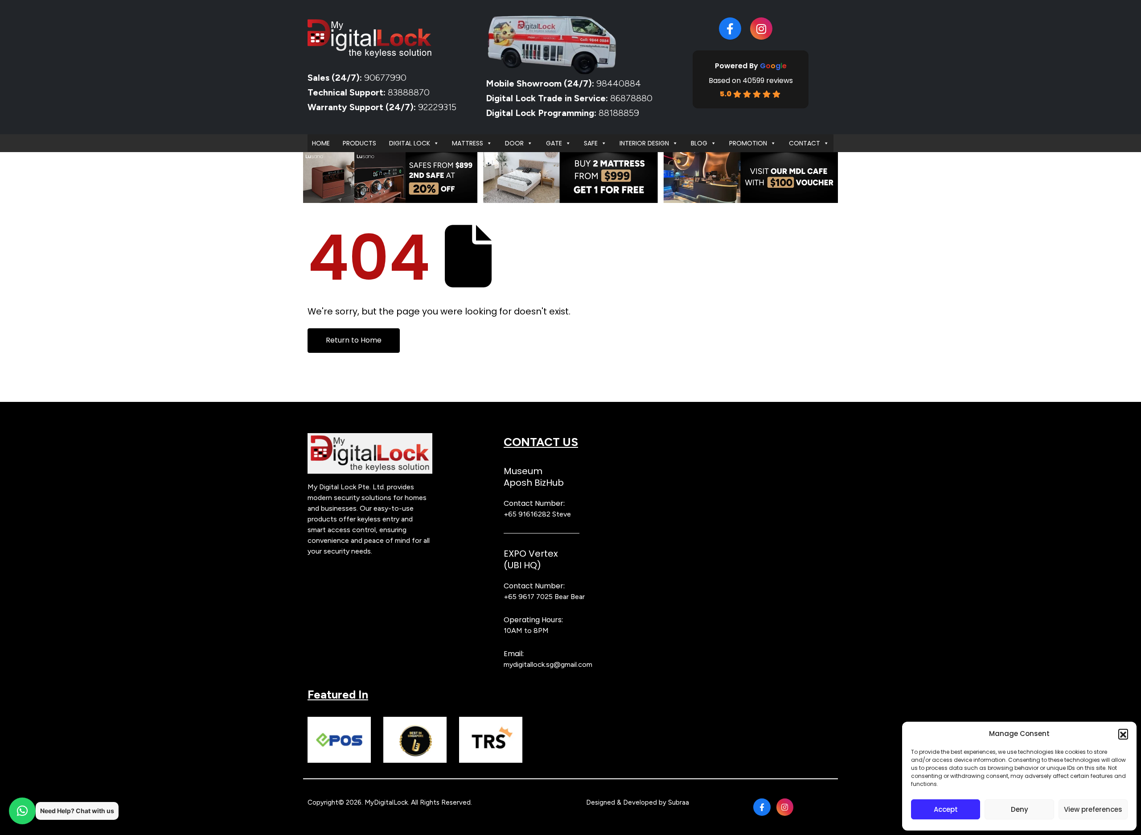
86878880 (631, 98)
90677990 (385, 77)
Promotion (748, 143)
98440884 (617, 83)
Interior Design (644, 143)
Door (514, 143)
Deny (1019, 809)
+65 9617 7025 (528, 596)
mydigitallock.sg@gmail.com (548, 664)
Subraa (678, 802)
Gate (554, 143)
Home (321, 143)
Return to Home (354, 340)
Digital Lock (409, 143)
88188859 (619, 112)
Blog (699, 143)
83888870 (409, 92)
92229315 (437, 107)
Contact (804, 143)
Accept (946, 809)
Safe (591, 143)
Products (359, 143)
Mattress (467, 143)
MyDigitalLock (386, 802)
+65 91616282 (527, 514)
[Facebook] (730, 28)
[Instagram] (761, 28)
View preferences (1093, 809)
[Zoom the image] (370, 438)
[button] (1123, 733)
